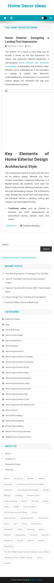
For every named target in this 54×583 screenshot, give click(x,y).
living (24, 524)
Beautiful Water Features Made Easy (21, 302)
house (34, 512)
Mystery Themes (36, 580)
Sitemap (9, 469)
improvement (10, 518)
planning (31, 529)
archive (30, 478)
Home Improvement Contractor (19, 362)
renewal (33, 535)
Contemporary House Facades (30, 484)
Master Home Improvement (18, 431)
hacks (6, 507)
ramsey (7, 535)
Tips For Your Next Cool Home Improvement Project (25, 281)
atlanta (41, 478)
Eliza (29, 46)
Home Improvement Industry (18, 378)
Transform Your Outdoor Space (18, 557)
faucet (24, 501)
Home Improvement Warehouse (19, 405)
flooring (35, 501)
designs (7, 495)
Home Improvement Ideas (17, 372)
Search (5, 244)
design (46, 490)
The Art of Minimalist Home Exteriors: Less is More (26, 552)
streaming (8, 546)
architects (18, 478)
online (20, 529)
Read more (12, 226)
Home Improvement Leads (17, 383)
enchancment (33, 495)
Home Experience (13, 340)
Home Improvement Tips (16, 394)
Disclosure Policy (12, 464)
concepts (8, 484)
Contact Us (10, 459)
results (20, 540)
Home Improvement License (18, 389)
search (31, 540)
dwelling (19, 495)
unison (40, 557)
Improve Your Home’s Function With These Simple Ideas (27, 290)
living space (36, 524)
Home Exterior (11, 346)
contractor (8, 490)
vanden (7, 563)
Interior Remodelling (14, 421)
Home (8, 453)
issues (7, 524)
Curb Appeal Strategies (28, 490)
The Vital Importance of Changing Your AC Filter (27, 273)
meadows (8, 529)
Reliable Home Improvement (18, 437)
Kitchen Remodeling (14, 426)
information (43, 518)
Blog (7, 324)
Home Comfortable (14, 335)
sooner (41, 540)
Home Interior (11, 410)
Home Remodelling (14, 415)
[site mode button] (44, 18)
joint (16, 524)
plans (41, 529)
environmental (10, 501)
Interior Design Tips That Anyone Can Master (25, 297)
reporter (45, 535)
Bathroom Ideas (12, 319)
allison (7, 478)
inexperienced (26, 518)
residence (8, 540)
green (45, 501)
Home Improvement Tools (17, 399)
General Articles (12, 330)
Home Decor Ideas (27, 5)
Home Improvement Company (19, 356)
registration (20, 535)
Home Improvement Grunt (17, 367)
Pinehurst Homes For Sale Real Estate (19, 257)
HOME (16, 507)
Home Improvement (14, 351)
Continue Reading (31, 226)
